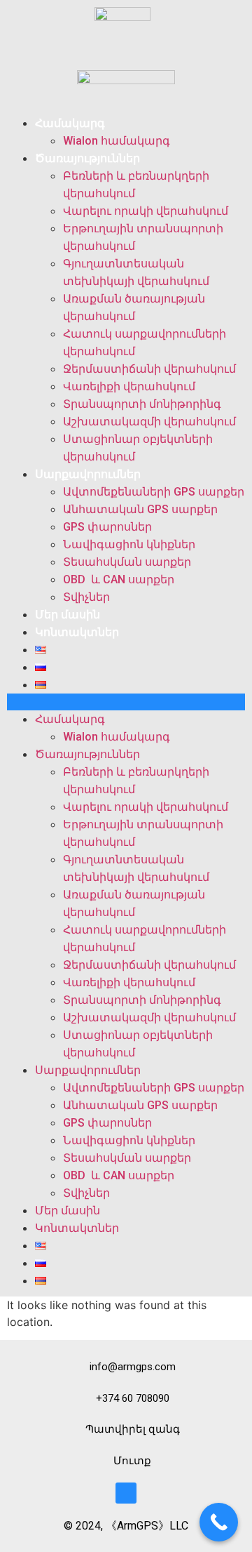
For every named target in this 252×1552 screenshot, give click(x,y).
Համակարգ (70, 123)
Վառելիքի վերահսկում (129, 386)
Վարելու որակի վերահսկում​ (145, 211)
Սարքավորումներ (88, 474)
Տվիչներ (86, 597)
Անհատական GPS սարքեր (140, 509)
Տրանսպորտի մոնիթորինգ (142, 404)
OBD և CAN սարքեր (118, 579)
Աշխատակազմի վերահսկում (149, 421)
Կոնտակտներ (77, 632)
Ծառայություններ (87, 158)
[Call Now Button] (219, 1522)
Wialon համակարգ (116, 140)
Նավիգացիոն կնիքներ (129, 544)
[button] (126, 702)
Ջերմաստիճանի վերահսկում (151, 369)
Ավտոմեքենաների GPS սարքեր (153, 491)
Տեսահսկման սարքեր (127, 562)
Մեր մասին (67, 614)
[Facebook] (125, 1493)
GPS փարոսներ (107, 526)
